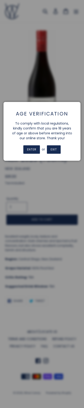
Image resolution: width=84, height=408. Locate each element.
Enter (31, 149)
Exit (54, 149)
